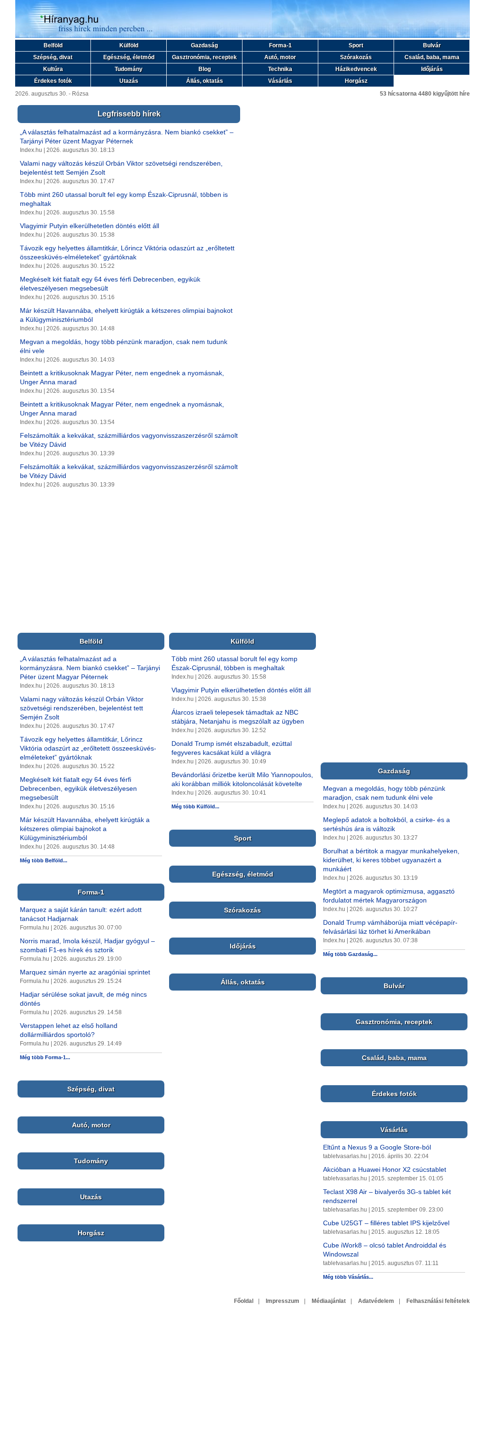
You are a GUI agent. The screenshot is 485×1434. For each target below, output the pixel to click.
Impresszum (282, 1301)
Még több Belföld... (43, 860)
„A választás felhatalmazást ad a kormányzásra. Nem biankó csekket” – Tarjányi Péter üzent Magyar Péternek (90, 668)
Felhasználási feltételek (438, 1301)
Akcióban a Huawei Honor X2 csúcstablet (384, 1169)
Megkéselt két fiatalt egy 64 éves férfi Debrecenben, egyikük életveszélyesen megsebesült (78, 788)
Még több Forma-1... (45, 1057)
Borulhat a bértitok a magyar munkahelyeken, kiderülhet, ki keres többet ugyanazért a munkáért (391, 860)
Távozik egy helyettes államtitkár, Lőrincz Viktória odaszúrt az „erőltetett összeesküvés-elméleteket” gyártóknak (88, 748)
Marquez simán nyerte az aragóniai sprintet (85, 972)
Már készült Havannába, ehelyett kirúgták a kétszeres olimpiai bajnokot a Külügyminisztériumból (85, 828)
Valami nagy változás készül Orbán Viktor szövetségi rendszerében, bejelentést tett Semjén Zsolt (82, 708)
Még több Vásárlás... (348, 1277)
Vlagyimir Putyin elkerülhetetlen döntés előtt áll (89, 226)
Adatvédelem (376, 1301)
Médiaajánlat (329, 1301)
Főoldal (243, 1301)
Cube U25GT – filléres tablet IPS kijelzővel (386, 1223)
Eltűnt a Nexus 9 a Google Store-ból (377, 1147)
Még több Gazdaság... (350, 954)
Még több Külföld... (195, 806)
